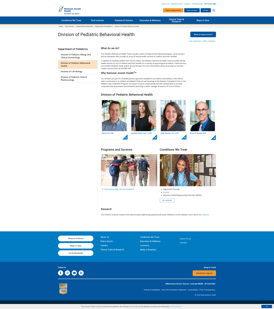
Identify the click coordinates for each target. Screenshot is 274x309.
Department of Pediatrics (103, 26)
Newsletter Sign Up (204, 273)
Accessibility (193, 290)
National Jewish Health (208, 295)
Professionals (197, 4)
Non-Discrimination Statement (174, 290)
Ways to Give (203, 20)
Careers (187, 4)
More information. (176, 306)
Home (61, 26)
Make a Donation (148, 249)
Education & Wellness (150, 20)
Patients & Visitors (124, 20)
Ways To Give (75, 246)
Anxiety (166, 192)
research (205, 214)
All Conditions (167, 200)
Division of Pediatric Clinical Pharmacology (74, 78)
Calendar (183, 242)
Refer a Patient (192, 10)
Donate (205, 10)
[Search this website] (214, 10)
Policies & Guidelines (152, 290)
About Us (165, 4)
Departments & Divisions (84, 26)
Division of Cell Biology (71, 71)
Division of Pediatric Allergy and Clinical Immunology (76, 56)
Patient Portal (176, 4)
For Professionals (76, 253)
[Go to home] (74, 10)
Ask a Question (195, 41)
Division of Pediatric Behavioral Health (75, 64)
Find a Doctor (97, 20)
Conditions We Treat (71, 20)
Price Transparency (207, 290)
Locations (144, 245)
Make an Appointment (173, 10)
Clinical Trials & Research (176, 20)
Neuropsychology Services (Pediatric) (119, 189)
